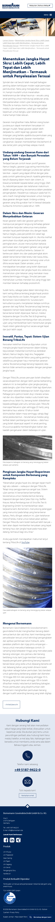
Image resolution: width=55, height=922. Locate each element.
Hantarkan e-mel (27, 795)
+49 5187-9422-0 (27, 769)
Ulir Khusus (7, 852)
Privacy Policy (14, 912)
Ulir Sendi (6, 867)
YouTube (25, 542)
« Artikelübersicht (11, 704)
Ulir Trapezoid (8, 855)
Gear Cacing (7, 858)
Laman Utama (8, 40)
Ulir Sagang (7, 864)
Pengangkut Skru (9, 870)
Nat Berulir (7, 873)
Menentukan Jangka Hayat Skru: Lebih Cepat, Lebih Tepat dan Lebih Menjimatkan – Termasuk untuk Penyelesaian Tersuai (26, 43)
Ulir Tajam (6, 861)
